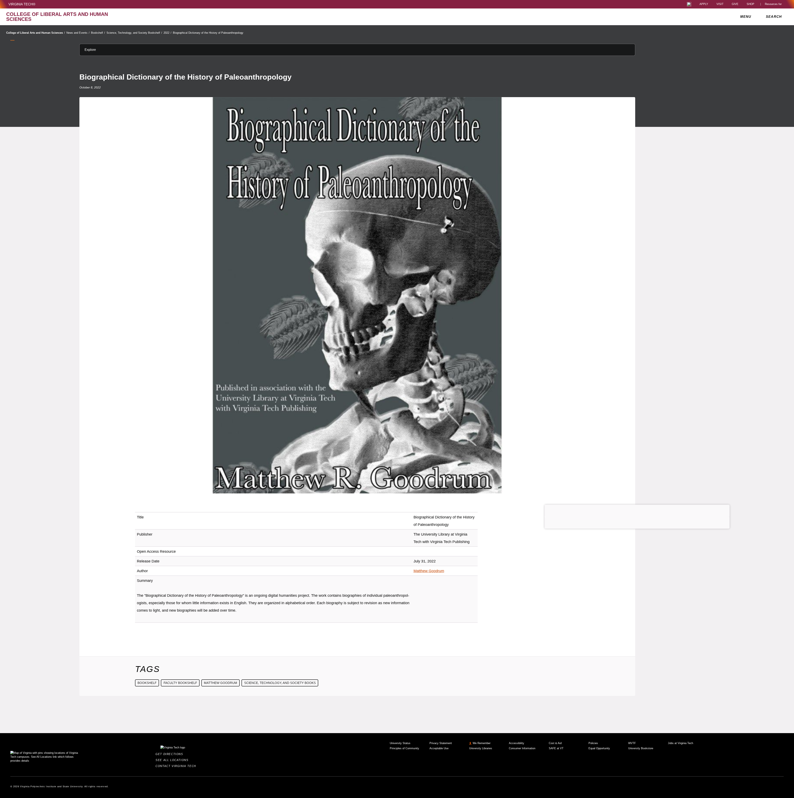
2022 (167, 32)
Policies (593, 743)
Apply (704, 4)
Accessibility (516, 743)
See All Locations (173, 760)
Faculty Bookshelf (180, 683)
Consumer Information (522, 748)
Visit (719, 4)
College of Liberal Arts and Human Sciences (35, 32)
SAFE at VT (556, 748)
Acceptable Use (438, 748)
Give (735, 4)
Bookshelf (98, 32)
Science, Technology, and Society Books (280, 683)
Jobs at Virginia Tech (680, 743)
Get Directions (170, 754)
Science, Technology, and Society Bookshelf (134, 32)
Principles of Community (404, 748)
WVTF (632, 743)
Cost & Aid (555, 743)
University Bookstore (640, 748)
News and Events (78, 32)
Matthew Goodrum (429, 571)
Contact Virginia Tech (176, 766)
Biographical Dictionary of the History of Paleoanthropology (208, 32)
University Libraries (480, 748)
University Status (400, 743)
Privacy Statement (440, 743)
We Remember (481, 743)
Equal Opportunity (599, 748)
